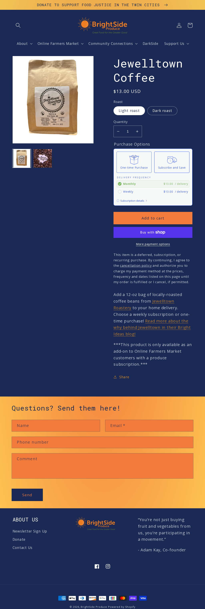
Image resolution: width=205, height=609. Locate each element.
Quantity (121, 122)
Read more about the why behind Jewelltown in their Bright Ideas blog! (152, 327)
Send (27, 494)
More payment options (153, 244)
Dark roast (162, 110)
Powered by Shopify (121, 607)
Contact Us (23, 547)
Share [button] (124, 376)
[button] (18, 25)
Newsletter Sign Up (30, 531)
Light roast (129, 110)
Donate (19, 539)
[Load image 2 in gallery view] (42, 158)
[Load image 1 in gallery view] (22, 158)
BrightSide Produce (94, 607)
